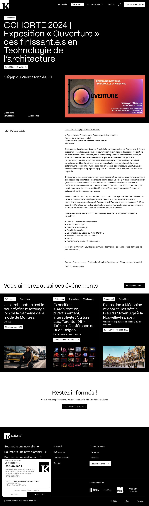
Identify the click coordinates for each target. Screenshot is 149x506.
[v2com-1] (133, 490)
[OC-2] (120, 490)
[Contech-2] (94, 490)
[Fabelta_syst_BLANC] (107, 490)
